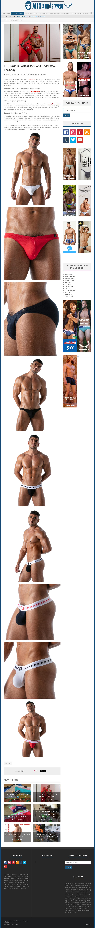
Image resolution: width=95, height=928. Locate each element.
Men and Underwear (27, 74)
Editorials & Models (33, 13)
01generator (15, 924)
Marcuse (67, 288)
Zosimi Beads (69, 296)
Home (5, 20)
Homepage (6, 13)
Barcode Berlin (69, 280)
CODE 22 (68, 284)
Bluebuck (68, 282)
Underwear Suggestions (59, 13)
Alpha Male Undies (70, 277)
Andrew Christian (70, 279)
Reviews (45, 13)
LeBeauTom (69, 286)
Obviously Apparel (70, 290)
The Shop (85, 13)
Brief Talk (75, 13)
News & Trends (17, 13)
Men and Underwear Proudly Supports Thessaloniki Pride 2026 (37, 16)
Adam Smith (68, 275)
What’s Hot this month (17, 817)
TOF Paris (8, 763)
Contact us (87, 924)
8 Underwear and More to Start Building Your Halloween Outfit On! (47, 814)
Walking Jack (69, 294)
